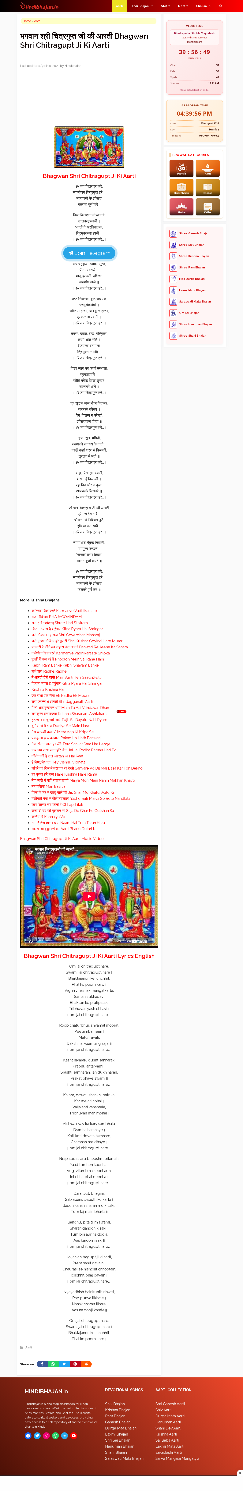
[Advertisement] (121, 744)
